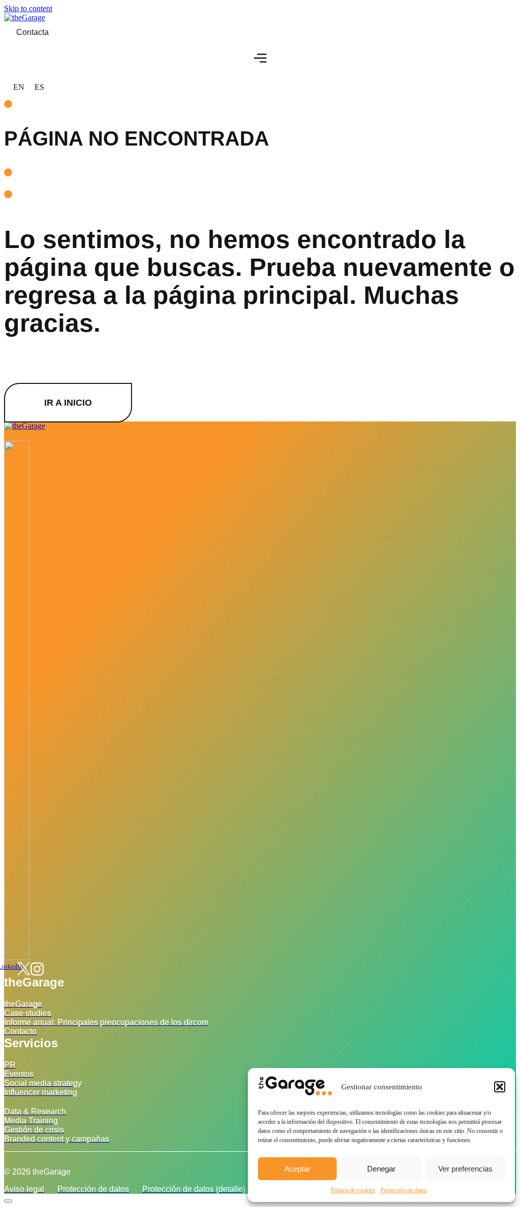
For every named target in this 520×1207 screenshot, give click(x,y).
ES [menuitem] (39, 87)
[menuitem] (18, 87)
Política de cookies (353, 1190)
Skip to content (28, 8)
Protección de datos (403, 1190)
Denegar (381, 1168)
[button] (500, 1087)
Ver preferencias (465, 1168)
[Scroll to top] (8, 1200)
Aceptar (297, 1168)
